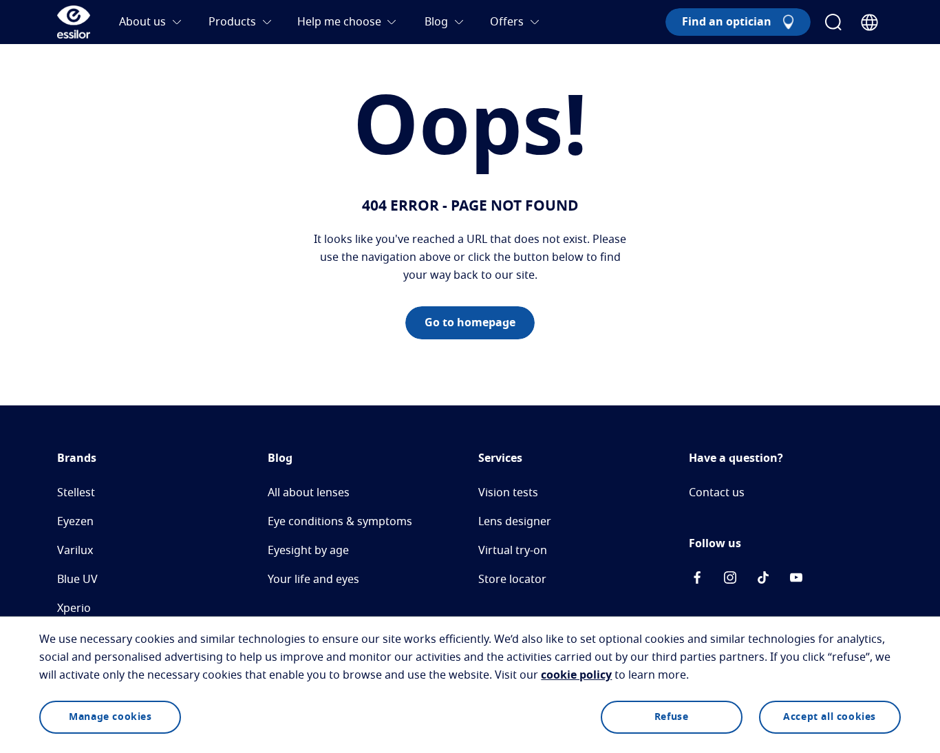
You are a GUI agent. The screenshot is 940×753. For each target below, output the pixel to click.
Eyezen (75, 521)
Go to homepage (470, 322)
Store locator (512, 579)
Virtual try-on (512, 550)
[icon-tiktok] (763, 580)
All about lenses (309, 492)
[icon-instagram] (730, 580)
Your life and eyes (313, 579)
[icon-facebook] (697, 580)
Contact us (717, 492)
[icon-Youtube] (796, 580)
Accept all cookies (829, 717)
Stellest (76, 492)
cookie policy (576, 675)
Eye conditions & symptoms (340, 521)
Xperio (74, 608)
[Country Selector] (869, 22)
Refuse (671, 717)
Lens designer (514, 521)
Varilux (75, 550)
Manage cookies (110, 717)
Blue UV (77, 579)
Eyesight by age (308, 550)
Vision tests (508, 492)
